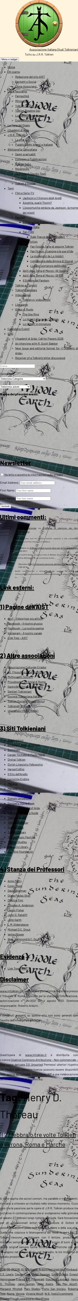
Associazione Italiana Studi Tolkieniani (53, 49)
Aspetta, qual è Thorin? (37, 202)
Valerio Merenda (27, 528)
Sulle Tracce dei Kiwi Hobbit (47, 237)
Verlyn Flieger (16, 934)
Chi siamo (14, 72)
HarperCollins (16, 769)
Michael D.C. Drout (19, 929)
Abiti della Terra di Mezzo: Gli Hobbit (45, 270)
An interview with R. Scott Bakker (36, 343)
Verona (20, 1293)
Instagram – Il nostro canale (25, 633)
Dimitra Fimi (15, 900)
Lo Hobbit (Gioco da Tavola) (40, 319)
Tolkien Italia (15, 827)
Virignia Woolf (34, 1293)
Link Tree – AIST (18, 638)
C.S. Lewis (6, 1274)
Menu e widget (9, 59)
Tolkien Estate (17, 817)
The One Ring (31, 314)
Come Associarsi (26, 86)
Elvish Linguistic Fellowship (25, 764)
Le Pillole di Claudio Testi (30, 173)
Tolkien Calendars (26, 290)
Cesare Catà (22, 1274)
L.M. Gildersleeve (18, 924)
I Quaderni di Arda (18, 130)
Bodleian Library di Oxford (24, 745)
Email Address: (9, 482)
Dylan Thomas (41, 1274)
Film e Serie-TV (24, 193)
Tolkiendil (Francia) (19, 706)
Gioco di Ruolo (24, 309)
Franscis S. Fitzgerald (30, 1279)
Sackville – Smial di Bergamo (25, 686)
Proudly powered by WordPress (29, 1298)
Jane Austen (26, 1284)
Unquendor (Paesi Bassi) (23, 711)
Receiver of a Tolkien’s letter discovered (40, 358)
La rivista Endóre (18, 779)
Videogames (23, 295)
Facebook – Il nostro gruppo (25, 623)
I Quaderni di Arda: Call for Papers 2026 (39, 338)
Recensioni (22, 169)
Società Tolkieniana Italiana (25, 696)
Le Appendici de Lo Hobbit (47, 256)
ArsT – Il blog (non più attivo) (25, 618)
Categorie (6, 374)
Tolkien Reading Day (27, 110)
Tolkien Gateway (18, 822)
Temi (11, 188)
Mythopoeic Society (20, 677)
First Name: (7, 490)
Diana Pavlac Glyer (19, 895)
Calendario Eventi (19, 329)
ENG (10, 333)
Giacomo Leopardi (57, 1279)
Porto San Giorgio (54, 1289)
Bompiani (14, 750)
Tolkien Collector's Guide (23, 813)
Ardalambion (15, 740)
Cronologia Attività (27, 120)
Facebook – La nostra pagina (26, 628)
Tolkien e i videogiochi (37, 299)
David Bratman (17, 890)
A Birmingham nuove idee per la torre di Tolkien (54, 548)
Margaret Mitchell (11, 1289)
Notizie (52, 1269)
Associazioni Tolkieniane (38, 222)
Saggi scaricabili (25, 154)
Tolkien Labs (23, 164)
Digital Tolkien (16, 759)
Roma (10, 1293)
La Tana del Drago (19, 125)
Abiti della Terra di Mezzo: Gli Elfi (43, 275)
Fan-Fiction (30, 241)
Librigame (21, 304)
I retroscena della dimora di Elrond (51, 261)
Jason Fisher (16, 910)
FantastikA (22, 96)
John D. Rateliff (17, 915)
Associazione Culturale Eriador (27, 667)
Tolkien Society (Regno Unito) (26, 701)
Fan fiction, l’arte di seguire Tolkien (52, 246)
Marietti (12, 788)
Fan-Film (28, 232)
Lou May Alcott (66, 1284)
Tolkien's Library (18, 847)
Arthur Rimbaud (67, 1269)
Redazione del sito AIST (30, 76)
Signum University (19, 798)
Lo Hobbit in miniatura (37, 324)
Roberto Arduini (37, 1269)
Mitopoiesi (22, 101)
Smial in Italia (31, 227)
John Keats (45, 1284)
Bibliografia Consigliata (22, 149)
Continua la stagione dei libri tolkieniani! (53, 564)
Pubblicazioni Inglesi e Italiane (34, 144)
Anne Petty (15, 881)
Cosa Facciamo (17, 91)
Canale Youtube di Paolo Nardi (26, 755)
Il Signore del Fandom (36, 280)
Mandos (12, 783)
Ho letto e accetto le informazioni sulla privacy (33, 474)
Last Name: (7, 498)
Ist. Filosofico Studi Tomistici (26, 672)
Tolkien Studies (17, 842)
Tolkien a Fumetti (26, 285)
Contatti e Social (25, 81)
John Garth (14, 920)
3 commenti (65, 1293)
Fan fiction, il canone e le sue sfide (51, 251)
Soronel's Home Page (21, 803)
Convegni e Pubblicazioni (31, 159)
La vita (19, 140)
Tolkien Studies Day (27, 106)
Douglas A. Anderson (21, 905)
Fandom (20, 217)
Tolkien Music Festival (21, 837)
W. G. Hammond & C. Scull (23, 939)
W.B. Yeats (51, 1293)
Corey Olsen (15, 886)
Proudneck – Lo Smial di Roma (27, 682)
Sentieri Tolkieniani (20, 691)
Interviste (21, 178)
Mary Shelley (32, 1289)
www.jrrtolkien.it (10, 991)
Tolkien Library (17, 832)
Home (11, 67)
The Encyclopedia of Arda (24, 808)
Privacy (4, 1298)
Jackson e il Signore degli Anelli (42, 198)
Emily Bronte (59, 1274)
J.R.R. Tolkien (16, 135)
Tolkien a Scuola (25, 183)
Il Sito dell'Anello (18, 774)
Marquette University (21, 793)
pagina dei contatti (18, 1074)
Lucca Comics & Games (30, 115)
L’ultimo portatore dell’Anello (48, 266)
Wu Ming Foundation (20, 851)
